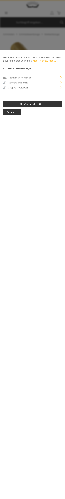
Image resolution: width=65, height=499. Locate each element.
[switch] (5, 83)
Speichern (12, 112)
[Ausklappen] (61, 77)
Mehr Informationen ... (44, 60)
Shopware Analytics (18, 87)
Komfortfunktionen (18, 82)
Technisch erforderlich (19, 77)
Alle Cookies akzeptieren (32, 104)
